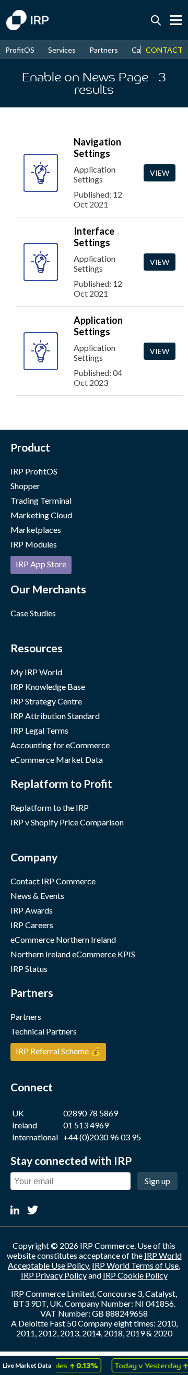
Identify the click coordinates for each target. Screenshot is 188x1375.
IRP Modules (33, 544)
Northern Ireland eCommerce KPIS (72, 954)
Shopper (25, 486)
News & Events (37, 896)
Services (62, 49)
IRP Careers (31, 925)
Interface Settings (94, 236)
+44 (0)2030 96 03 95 (102, 1137)
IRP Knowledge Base (47, 686)
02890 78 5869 (90, 1113)
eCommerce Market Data (56, 759)
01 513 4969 (86, 1125)
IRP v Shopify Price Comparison (67, 822)
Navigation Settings (97, 147)
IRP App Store (41, 564)
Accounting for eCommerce (60, 745)
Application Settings (98, 325)
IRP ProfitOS (33, 471)
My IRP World (36, 672)
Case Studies (33, 613)
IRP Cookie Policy (135, 1275)
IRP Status (29, 969)
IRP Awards (31, 910)
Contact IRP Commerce (53, 881)
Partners (103, 49)
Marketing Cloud (41, 515)
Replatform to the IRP (49, 807)
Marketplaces (35, 529)
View (159, 172)
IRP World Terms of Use (135, 1265)
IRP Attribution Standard (55, 716)
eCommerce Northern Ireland (63, 939)
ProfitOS (19, 49)
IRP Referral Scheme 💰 (58, 1051)
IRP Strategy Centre (46, 701)
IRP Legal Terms (39, 730)
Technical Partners (43, 1031)
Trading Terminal (41, 500)
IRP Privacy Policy (54, 1275)
